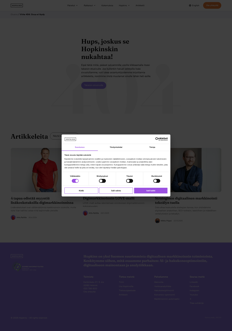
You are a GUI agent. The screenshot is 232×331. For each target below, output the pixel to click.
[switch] (100, 181)
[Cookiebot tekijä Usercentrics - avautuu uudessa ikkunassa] (157, 139)
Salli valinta (116, 190)
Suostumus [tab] (80, 147)
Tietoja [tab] (152, 147)
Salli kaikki (150, 190)
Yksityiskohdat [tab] (116, 147)
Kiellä (81, 190)
